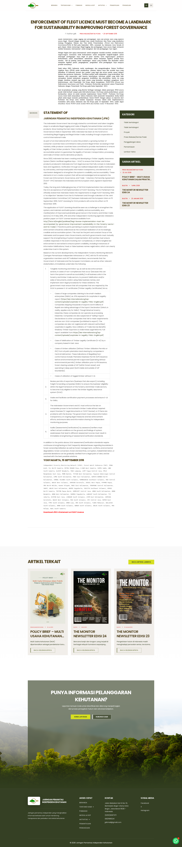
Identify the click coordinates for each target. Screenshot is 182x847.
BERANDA (83, 802)
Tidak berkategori (131, 122)
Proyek (127, 132)
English (151, 5)
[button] (71, 5)
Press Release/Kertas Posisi (135, 137)
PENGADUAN (84, 828)
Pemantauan (129, 147)
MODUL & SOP (85, 815)
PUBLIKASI (83, 811)
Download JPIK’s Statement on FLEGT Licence (63, 512)
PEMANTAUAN (85, 823)
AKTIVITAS (83, 819)
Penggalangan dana (132, 142)
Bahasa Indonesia (146, 5)
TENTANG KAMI (85, 807)
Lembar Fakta (129, 152)
